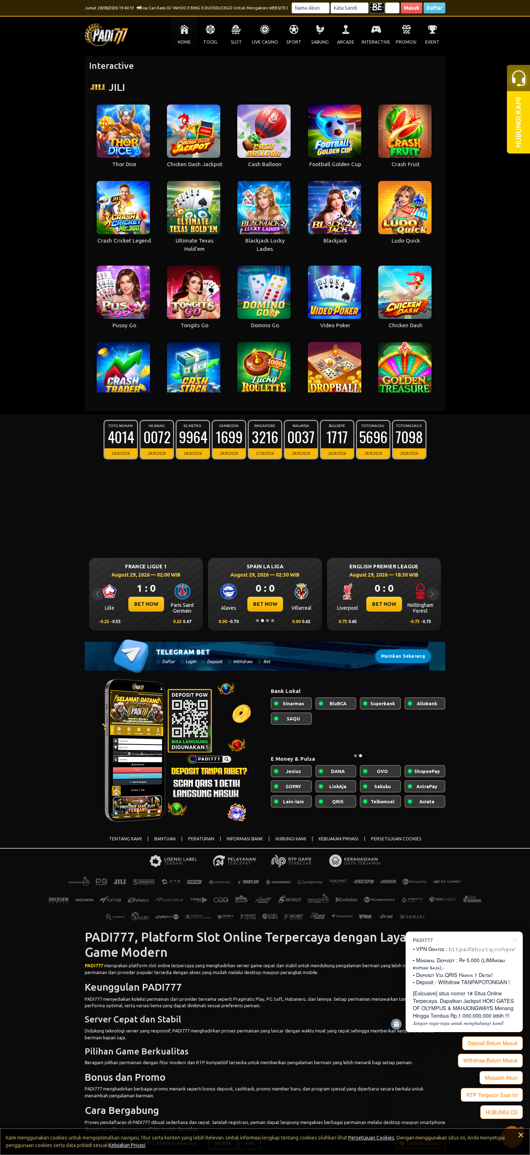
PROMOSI (406, 42)
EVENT (432, 42)
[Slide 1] (257, 621)
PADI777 (94, 965)
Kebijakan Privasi (127, 1145)
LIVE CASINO (265, 42)
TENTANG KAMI (125, 838)
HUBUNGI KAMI (290, 838)
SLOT (236, 42)
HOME (184, 42)
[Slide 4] (272, 621)
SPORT (293, 42)
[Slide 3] (267, 621)
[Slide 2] (262, 621)
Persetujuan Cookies (371, 1138)
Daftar (434, 8)
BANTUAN (165, 838)
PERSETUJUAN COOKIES (396, 838)
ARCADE (345, 42)
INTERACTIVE (376, 42)
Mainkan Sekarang (403, 656)
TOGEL (210, 42)
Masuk (411, 8)
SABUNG (320, 42)
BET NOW (146, 604)
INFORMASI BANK (245, 838)
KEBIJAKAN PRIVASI (338, 838)
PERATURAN (201, 838)
